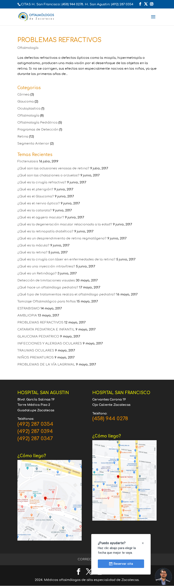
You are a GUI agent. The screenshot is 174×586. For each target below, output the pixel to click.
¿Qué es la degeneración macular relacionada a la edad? (64, 224)
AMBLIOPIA (27, 315)
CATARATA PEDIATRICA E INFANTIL (46, 329)
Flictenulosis (27, 161)
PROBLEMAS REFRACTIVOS (59, 40)
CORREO (85, 559)
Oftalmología (27, 47)
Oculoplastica (29, 108)
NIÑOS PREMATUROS (35, 357)
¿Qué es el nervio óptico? (38, 203)
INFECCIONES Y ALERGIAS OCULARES (49, 343)
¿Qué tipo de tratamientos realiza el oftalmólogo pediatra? (66, 294)
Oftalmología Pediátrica (37, 122)
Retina (22, 136)
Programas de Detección (37, 129)
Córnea (23, 94)
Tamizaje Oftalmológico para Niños (46, 301)
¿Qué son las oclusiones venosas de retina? (53, 168)
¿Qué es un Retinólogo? (37, 273)
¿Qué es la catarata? (34, 210)
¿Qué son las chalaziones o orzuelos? (48, 175)
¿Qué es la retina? (32, 252)
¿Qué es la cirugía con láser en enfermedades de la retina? (66, 259)
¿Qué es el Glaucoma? (35, 196)
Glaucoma (25, 101)
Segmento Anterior (33, 143)
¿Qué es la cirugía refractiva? (41, 182)
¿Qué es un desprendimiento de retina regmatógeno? (62, 238)
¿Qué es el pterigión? (35, 189)
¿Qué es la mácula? (33, 245)
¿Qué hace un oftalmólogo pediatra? (47, 287)
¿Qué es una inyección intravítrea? (46, 266)
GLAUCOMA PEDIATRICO (38, 336)
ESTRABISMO (28, 308)
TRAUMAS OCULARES (35, 350)
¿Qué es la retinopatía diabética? (45, 231)
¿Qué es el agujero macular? (40, 217)
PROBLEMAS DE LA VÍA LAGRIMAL (46, 364)
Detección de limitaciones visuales (46, 280)
